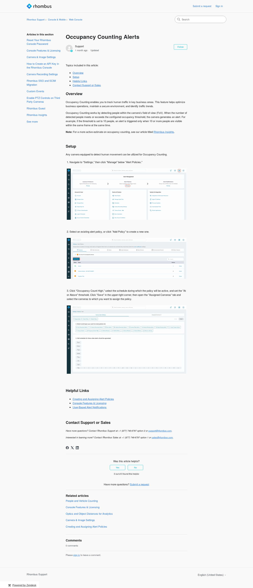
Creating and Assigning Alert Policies (93, 399)
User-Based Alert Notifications (90, 407)
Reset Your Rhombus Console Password (39, 42)
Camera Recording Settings (42, 74)
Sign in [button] (219, 6)
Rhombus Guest (36, 108)
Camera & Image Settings (41, 57)
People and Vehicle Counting (82, 501)
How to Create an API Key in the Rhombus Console (43, 65)
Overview (78, 73)
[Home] (39, 6)
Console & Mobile (57, 19)
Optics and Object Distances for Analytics (89, 513)
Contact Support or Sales (87, 85)
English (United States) (211, 574)
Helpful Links (80, 81)
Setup (76, 77)
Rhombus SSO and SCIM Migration (41, 82)
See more (32, 121)
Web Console (75, 19)
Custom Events (35, 91)
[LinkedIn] (77, 447)
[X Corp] (72, 447)
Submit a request (202, 6)
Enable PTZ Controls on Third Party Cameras (43, 100)
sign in (76, 555)
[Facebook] (67, 447)
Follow (180, 46)
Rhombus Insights (37, 115)
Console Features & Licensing (43, 50)
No (135, 467)
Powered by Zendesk (24, 585)
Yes (117, 467)
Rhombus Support (36, 19)
